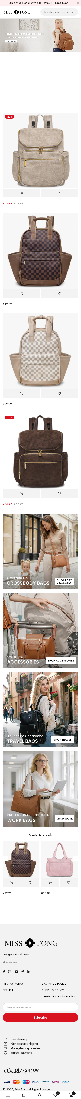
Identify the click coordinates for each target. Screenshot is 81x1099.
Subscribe (41, 1017)
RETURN (8, 990)
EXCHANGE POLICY (54, 984)
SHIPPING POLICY (53, 990)
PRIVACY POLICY (13, 984)
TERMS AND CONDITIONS (58, 996)
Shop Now (61, 3)
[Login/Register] (39, 1095)
